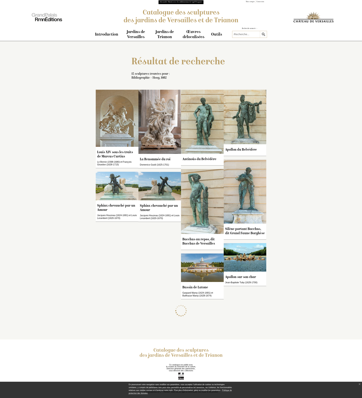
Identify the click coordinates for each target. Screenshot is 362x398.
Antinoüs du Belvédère (199, 159)
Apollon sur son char (240, 277)
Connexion (260, 2)
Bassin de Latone (195, 287)
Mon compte (250, 2)
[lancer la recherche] (263, 34)
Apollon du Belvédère (241, 150)
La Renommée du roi (155, 159)
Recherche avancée (249, 28)
